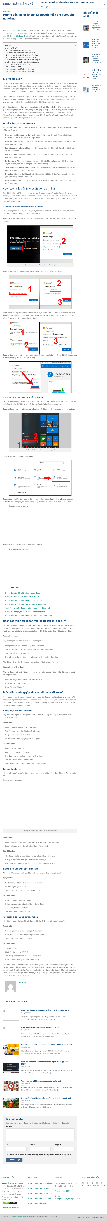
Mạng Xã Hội (53, 2)
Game (92, 2)
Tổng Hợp (44, 7)
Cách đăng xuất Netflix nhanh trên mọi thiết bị (40, 1027)
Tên (7, 1145)
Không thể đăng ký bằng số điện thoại (22, 69)
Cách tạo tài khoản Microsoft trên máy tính (23, 57)
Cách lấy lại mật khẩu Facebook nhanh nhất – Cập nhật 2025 (97, 59)
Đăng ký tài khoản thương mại (39, 1198)
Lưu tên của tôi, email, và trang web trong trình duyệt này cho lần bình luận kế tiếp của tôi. (40, 1155)
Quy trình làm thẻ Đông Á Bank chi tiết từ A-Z (96, 89)
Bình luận (9, 1126)
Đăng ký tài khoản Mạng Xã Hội (40, 1183)
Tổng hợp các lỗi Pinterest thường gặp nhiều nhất (41, 1081)
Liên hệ (87, 1217)
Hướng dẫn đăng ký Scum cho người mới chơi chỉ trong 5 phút (46, 1098)
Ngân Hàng (74, 2)
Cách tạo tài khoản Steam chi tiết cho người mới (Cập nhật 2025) (44, 1063)
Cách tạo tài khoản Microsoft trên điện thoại (24, 55)
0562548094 (65, 1191)
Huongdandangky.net (21, 1217)
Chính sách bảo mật (98, 1217)
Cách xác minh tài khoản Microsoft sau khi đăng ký (23, 60)
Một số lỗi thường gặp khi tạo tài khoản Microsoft (23, 62)
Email (32, 1145)
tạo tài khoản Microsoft (15, 31)
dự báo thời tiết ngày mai (11, 1208)
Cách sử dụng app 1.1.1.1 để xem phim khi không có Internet (96, 74)
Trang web (57, 1145)
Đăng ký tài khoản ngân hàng (39, 1188)
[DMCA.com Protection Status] (9, 1203)
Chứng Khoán (64, 2)
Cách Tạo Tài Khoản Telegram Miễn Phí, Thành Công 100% (45, 1010)
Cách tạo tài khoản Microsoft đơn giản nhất (21, 53)
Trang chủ (43, 2)
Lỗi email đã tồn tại (16, 67)
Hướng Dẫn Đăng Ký (17, 4)
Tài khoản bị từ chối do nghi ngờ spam (22, 71)
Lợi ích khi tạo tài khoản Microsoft (20, 50)
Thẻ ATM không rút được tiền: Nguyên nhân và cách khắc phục (96, 27)
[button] (104, 4)
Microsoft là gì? (12, 48)
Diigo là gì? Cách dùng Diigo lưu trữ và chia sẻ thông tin (96, 43)
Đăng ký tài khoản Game (37, 1203)
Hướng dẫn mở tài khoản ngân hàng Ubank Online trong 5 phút (46, 1044)
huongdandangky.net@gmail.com (67, 1199)
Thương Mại (84, 2)
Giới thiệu (80, 1217)
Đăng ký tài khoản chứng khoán (40, 1193)
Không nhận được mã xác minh (20, 64)
